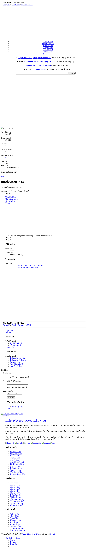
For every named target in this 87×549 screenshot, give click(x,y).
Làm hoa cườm (15, 493)
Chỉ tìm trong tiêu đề (21, 377)
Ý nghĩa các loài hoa (17, 530)
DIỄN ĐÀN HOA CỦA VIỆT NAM (25, 420)
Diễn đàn (8, 332)
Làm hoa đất (14, 491)
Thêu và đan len (16, 495)
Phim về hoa (14, 518)
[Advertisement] (43, 23)
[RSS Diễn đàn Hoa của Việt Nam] (52, 443)
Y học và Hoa (15, 466)
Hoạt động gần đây (12, 199)
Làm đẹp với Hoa (16, 472)
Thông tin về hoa (16, 468)
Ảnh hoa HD (48, 50)
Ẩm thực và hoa (16, 470)
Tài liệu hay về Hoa (17, 464)
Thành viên (9, 347)
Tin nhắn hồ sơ (10, 197)
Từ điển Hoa (48, 42)
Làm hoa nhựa (15, 489)
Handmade (14, 483)
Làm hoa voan (15, 485)
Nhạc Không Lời (48, 44)
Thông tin (8, 203)
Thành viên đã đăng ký (18, 360)
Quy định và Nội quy (13, 538)
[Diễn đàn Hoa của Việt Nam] (12, 414)
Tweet (3, 176)
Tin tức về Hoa (15, 452)
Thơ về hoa (14, 522)
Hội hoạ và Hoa (15, 458)
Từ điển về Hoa (15, 456)
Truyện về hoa (15, 524)
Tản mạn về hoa (16, 520)
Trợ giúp (13, 542)
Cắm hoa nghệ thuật (17, 501)
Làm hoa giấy (15, 487)
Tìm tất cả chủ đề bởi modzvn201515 (27, 267)
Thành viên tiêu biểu (17, 358)
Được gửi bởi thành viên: (12, 381)
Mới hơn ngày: (8, 391)
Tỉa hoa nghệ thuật (16, 505)
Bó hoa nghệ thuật (16, 503)
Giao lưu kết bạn (16, 526)
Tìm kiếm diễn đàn (16, 343)
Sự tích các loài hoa (17, 528)
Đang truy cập (15, 362)
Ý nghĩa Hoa (48, 48)
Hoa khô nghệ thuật (17, 462)
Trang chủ (9, 330)
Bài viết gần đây (16, 345)
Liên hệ (12, 540)
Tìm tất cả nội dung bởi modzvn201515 (28, 265)
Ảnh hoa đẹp (14, 514)
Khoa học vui (48, 54)
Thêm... (10, 409)
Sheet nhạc (48, 52)
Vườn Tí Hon (48, 46)
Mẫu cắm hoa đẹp (16, 499)
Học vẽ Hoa (14, 460)
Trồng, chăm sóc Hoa (17, 474)
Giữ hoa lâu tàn (15, 497)
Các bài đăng (10, 201)
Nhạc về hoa (14, 516)
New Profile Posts (16, 366)
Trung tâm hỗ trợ (16, 454)
